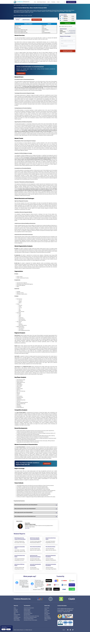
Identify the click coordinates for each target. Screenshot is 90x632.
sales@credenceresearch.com (70, 33)
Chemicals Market (27, 610)
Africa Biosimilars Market (50, 546)
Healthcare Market (27, 609)
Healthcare (18, 5)
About (15, 607)
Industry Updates (17, 620)
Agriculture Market (27, 614)
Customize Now (47, 463)
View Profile (27, 528)
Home (15, 5)
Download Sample (21, 73)
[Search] (65, 2)
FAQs (15, 613)
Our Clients (16, 610)
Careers (45, 609)
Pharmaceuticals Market (28, 613)
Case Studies (46, 607)
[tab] (18, 19)
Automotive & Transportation (29, 607)
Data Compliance (47, 617)
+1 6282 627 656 (72, 31)
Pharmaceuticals (24, 5)
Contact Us (16, 609)
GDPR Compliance (47, 618)
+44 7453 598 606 (72, 30)
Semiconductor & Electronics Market (30, 617)
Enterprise (66, 20)
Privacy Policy (46, 610)
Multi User (66, 18)
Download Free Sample (67, 51)
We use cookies (4, 626)
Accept (3, 629)
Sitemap (45, 620)
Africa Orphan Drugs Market (35, 546)
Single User (66, 16)
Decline (8, 629)
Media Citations (47, 613)
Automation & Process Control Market (30, 620)
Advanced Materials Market (28, 618)
